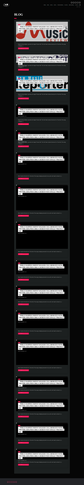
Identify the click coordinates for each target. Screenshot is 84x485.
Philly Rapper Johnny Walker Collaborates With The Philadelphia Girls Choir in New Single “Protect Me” (41, 29)
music (19, 24)
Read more (23, 48)
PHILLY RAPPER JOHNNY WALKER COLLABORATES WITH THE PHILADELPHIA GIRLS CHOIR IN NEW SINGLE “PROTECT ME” (41, 61)
